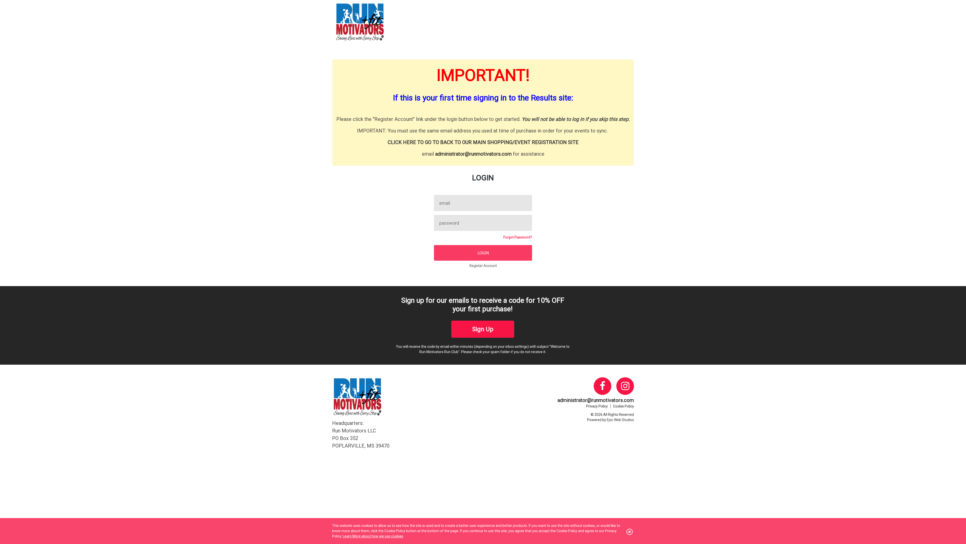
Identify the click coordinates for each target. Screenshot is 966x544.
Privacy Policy (597, 406)
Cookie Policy (623, 406)
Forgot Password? (517, 237)
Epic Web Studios (620, 420)
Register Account (483, 266)
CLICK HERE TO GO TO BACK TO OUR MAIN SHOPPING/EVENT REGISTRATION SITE (483, 142)
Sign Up (482, 329)
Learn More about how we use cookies (373, 536)
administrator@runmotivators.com (473, 154)
